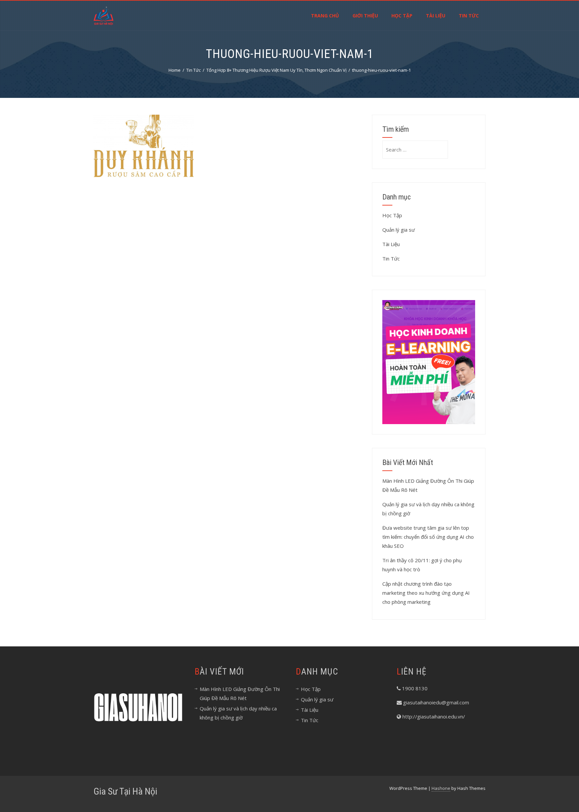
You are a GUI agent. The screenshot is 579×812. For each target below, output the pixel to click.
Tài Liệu (435, 15)
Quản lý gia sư (398, 229)
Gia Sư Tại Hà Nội (125, 791)
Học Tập (401, 15)
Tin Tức (469, 15)
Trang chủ (325, 15)
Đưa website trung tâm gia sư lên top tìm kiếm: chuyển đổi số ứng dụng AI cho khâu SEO (428, 536)
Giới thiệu (365, 15)
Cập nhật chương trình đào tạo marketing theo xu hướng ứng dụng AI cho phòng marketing (426, 592)
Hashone (441, 788)
